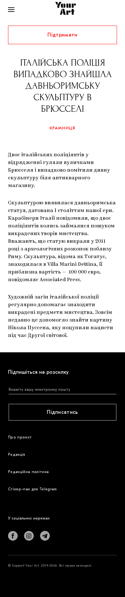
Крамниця (63, 128)
